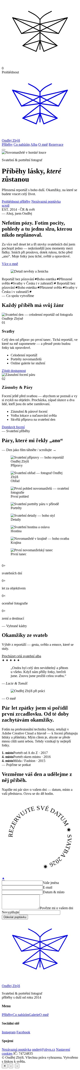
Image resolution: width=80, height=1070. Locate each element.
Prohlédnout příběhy (16, 201)
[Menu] (3, 149)
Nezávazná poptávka (46, 201)
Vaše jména (51, 883)
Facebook (23, 1032)
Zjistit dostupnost (14, 371)
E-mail (47, 887)
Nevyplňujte (10, 912)
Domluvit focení (13, 427)
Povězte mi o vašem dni (56, 908)
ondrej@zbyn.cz (43, 1049)
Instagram (9, 1032)
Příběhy (7, 144)
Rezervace (56, 144)
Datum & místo (53, 892)
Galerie (34, 1015)
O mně (43, 144)
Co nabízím (22, 144)
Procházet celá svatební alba (21, 656)
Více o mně (10, 264)
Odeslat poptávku (15, 917)
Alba (33, 144)
